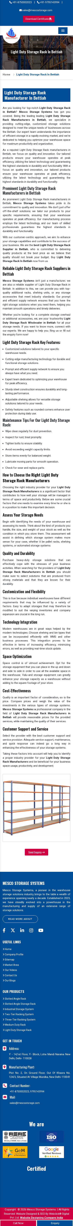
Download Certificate (37, 19)
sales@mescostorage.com (37, 10)
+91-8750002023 (22, 2)
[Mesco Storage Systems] (11, 35)
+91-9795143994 (49, 2)
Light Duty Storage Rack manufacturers (43, 199)
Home (6, 74)
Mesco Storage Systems (23, 883)
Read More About (20, 919)
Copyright (10, 1209)
